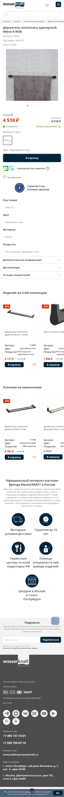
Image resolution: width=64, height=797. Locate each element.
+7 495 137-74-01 (14, 736)
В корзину (14, 364)
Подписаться (51, 639)
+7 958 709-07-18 (14, 743)
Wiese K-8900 (9, 44)
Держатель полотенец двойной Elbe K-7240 (16, 428)
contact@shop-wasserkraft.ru (20, 754)
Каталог (17, 21)
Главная (6, 21)
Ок (58, 793)
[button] (27, 106)
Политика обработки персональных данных (19, 682)
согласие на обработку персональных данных (20, 648)
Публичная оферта (10, 687)
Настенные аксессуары (34, 21)
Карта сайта (7, 703)
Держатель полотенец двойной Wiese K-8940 (16, 333)
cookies (28, 791)
